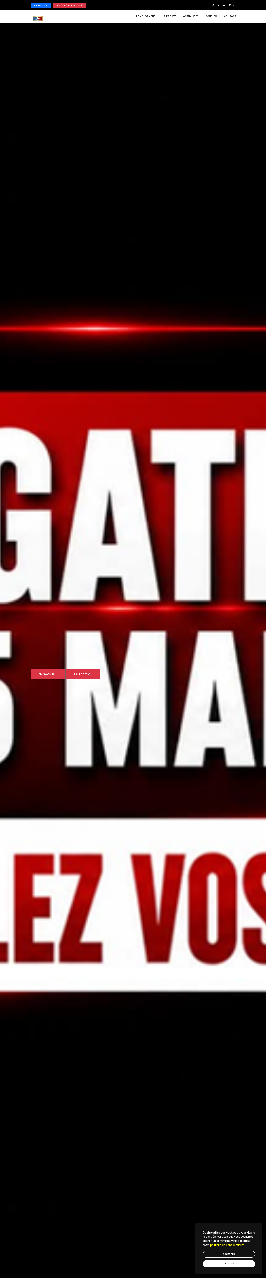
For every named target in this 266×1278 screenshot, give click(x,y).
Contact (230, 16)
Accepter (229, 1254)
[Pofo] (38, 18)
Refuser (229, 1263)
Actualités (191, 16)
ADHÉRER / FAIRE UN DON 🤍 (70, 5)
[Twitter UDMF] (218, 5)
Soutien (211, 16)
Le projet (169, 16)
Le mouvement (146, 16)
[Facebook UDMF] (213, 5)
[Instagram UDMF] (229, 5)
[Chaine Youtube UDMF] (224, 5)
